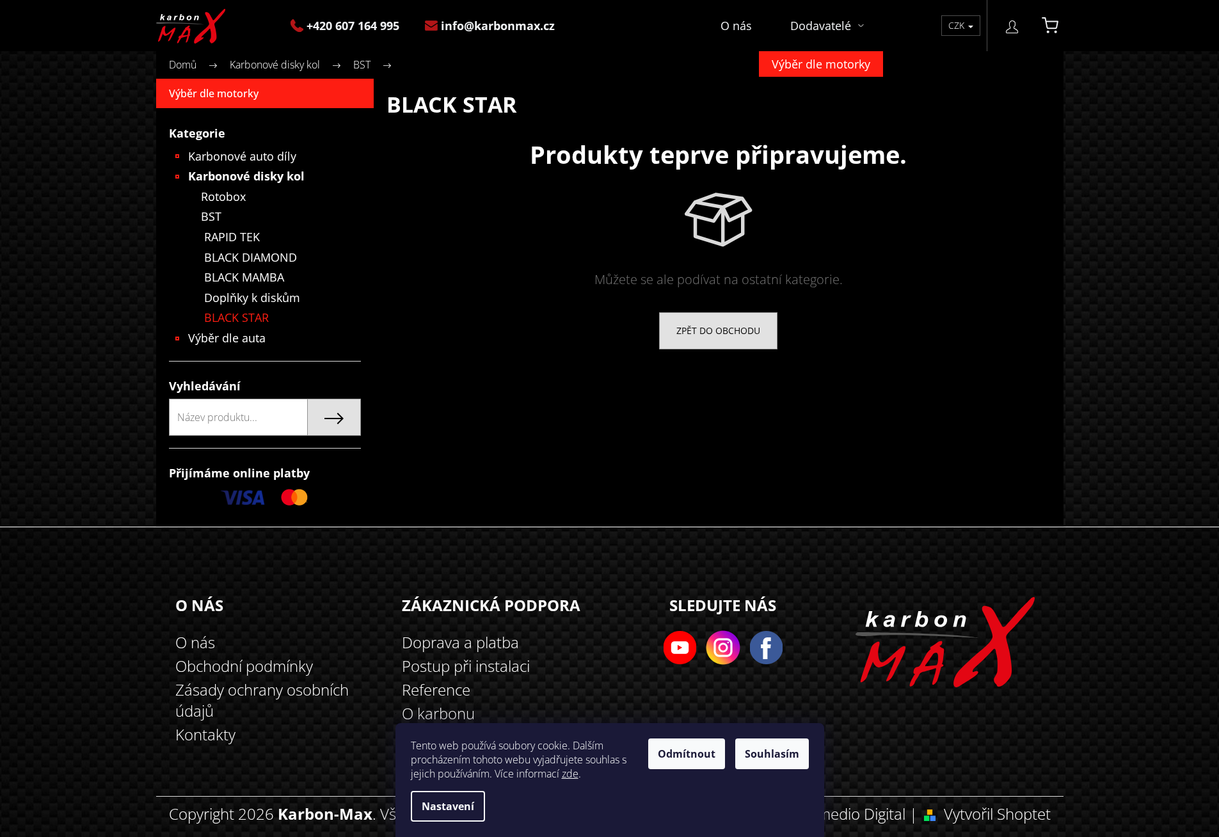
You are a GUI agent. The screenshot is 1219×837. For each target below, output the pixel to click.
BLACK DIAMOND (250, 257)
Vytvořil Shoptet (997, 813)
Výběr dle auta (227, 338)
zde (570, 774)
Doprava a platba (460, 642)
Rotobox (223, 196)
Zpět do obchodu (718, 330)
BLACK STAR (236, 317)
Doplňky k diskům (252, 297)
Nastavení (448, 806)
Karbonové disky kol (246, 176)
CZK (957, 25)
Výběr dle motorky (214, 93)
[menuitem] (351, 25)
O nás (195, 642)
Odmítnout (686, 754)
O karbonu (438, 713)
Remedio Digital (852, 813)
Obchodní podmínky (244, 665)
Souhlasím (772, 754)
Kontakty (205, 734)
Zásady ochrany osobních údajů (262, 700)
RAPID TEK (232, 236)
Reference (436, 689)
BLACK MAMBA (244, 277)
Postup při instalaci (466, 665)
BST (211, 216)
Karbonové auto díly (242, 156)
